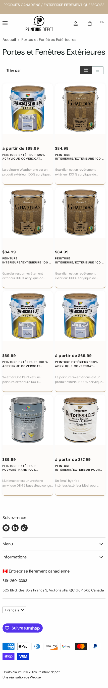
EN (102, 22)
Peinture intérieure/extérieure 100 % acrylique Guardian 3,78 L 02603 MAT (27, 260)
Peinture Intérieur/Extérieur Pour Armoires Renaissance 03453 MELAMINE (80, 468)
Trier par (14, 70)
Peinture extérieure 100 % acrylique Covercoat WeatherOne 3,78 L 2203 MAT (26, 364)
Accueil (9, 40)
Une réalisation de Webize (22, 677)
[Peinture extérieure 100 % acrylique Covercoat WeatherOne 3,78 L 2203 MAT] (28, 316)
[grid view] (86, 70)
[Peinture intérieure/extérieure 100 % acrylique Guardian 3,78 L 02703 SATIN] (80, 212)
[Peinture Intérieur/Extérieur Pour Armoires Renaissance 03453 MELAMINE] (80, 420)
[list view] (97, 70)
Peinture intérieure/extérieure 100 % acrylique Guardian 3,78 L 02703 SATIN (79, 260)
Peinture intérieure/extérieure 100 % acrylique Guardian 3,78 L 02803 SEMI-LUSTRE (79, 157)
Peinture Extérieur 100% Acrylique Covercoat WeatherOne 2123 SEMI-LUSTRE (23, 157)
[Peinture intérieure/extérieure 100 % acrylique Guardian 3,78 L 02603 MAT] (28, 212)
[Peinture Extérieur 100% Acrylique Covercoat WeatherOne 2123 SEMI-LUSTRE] (28, 108)
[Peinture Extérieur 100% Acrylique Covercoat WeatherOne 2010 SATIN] (80, 316)
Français (12, 610)
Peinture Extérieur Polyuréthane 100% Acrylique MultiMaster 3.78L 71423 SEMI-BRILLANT (27, 468)
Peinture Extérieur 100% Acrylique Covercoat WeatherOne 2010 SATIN (76, 364)
